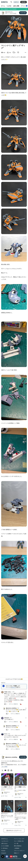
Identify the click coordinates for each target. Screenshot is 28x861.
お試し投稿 (16, 6)
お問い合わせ (4, 843)
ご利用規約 (16, 848)
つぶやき (9, 6)
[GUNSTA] (4, 2)
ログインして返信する (13, 704)
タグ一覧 (16, 843)
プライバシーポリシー (19, 850)
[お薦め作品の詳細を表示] (25, 52)
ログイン (16, 2)
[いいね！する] (25, 856)
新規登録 (23, 2)
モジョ (5, 733)
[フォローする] (23, 12)
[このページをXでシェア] (2, 856)
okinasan (6, 717)
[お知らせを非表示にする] (26, 9)
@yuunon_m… (9, 12)
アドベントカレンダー (19, 838)
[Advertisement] (14, 660)
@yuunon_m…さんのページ (14, 830)
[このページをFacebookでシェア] (6, 856)
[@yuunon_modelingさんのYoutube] (5, 770)
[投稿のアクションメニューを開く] (12, 796)
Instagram (3, 853)
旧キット (7, 13)
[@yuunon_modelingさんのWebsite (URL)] (11, 770)
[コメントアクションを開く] (26, 692)
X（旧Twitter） (4, 848)
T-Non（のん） (8, 691)
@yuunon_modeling (11, 708)
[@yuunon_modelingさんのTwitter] (2, 770)
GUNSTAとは (4, 838)
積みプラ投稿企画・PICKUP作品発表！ (9, 9)
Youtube (3, 850)
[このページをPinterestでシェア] (11, 856)
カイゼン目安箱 (5, 845)
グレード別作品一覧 (18, 841)
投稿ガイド (16, 853)
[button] (11, 2)
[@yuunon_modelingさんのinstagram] (8, 770)
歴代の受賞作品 (17, 845)
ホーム (3, 6)
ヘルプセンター (5, 841)
